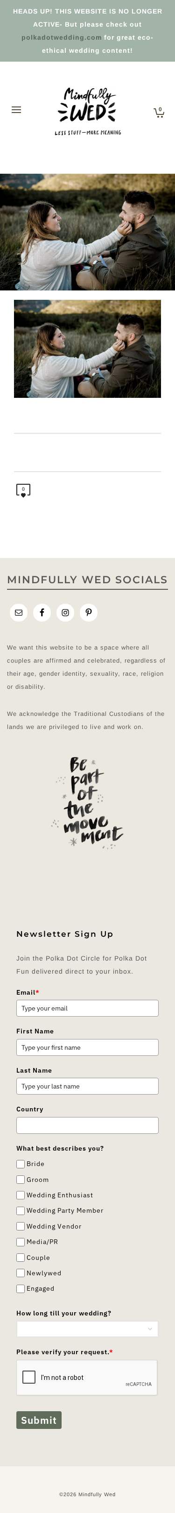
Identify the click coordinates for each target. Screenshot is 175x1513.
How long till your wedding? (64, 1313)
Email (28, 992)
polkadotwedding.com (61, 37)
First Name (35, 1031)
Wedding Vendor (54, 1226)
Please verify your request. (64, 1352)
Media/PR (42, 1241)
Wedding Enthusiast (60, 1195)
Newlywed (44, 1273)
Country (29, 1109)
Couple (38, 1257)
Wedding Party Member (65, 1211)
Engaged (41, 1289)
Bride (36, 1163)
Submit (39, 1420)
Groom (38, 1179)
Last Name (34, 1070)
